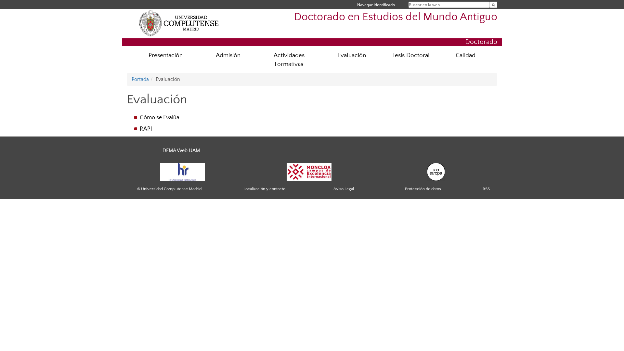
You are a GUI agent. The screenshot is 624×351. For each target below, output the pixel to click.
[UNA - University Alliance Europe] (436, 171)
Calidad (465, 55)
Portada (140, 79)
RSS (486, 189)
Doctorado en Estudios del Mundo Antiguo (395, 17)
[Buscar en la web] (493, 5)
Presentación (166, 55)
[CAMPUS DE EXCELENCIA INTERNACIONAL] (309, 171)
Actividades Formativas (289, 60)
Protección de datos (423, 189)
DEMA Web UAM (181, 150)
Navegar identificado (376, 4)
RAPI (146, 129)
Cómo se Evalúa (159, 117)
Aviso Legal (343, 189)
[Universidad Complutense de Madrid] (179, 23)
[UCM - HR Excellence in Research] (182, 171)
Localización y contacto (264, 189)
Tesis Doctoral (411, 55)
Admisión (228, 55)
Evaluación (351, 55)
